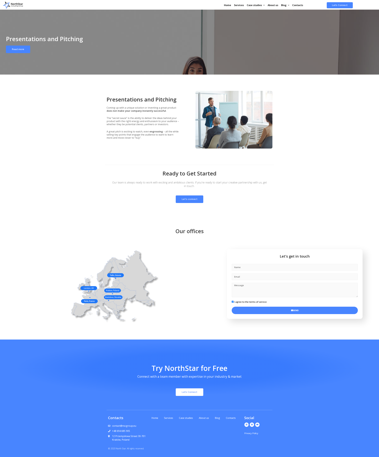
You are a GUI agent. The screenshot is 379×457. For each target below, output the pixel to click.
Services (239, 5)
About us (273, 5)
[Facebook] (252, 425)
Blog (283, 5)
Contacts (297, 5)
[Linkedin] (246, 425)
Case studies (254, 5)
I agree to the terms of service (250, 301)
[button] (340, 5)
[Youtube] (257, 425)
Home (227, 5)
